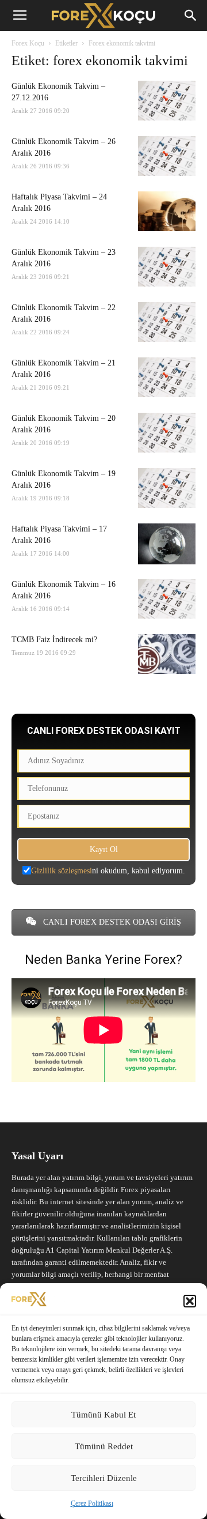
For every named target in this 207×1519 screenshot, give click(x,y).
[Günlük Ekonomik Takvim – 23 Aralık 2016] (166, 267)
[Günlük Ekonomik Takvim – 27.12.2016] (166, 100)
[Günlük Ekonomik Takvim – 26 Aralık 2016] (166, 156)
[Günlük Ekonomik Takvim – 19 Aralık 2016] (166, 488)
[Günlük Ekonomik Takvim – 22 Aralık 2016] (166, 322)
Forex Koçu (28, 43)
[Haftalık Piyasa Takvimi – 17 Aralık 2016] (166, 543)
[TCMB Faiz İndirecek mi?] (166, 654)
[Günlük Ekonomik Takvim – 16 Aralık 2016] (166, 599)
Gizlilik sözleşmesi (61, 870)
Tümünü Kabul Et (103, 1414)
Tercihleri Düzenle (104, 1478)
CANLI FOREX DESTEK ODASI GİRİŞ (111, 922)
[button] (189, 1301)
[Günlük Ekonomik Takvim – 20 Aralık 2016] (166, 433)
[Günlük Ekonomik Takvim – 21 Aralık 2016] (166, 377)
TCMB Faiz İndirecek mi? (54, 639)
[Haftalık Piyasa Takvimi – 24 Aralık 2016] (166, 211)
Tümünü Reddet (104, 1446)
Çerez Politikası (92, 1503)
